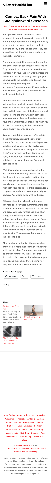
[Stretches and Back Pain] (13, 314)
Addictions (29, 415)
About (10, 448)
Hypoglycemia (11, 433)
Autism (8, 422)
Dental (40, 422)
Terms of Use (19, 452)
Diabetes (11, 426)
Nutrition (24, 433)
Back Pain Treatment (30, 26)
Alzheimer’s (10, 419)
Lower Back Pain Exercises (30, 29)
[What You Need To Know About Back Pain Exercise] (12, 331)
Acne (19, 415)
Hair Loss (23, 429)
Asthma (40, 419)
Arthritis (31, 419)
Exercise (28, 426)
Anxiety (21, 419)
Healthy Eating (36, 429)
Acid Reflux (9, 415)
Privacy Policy (31, 452)
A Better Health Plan (24, 445)
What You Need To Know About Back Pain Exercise (10, 340)
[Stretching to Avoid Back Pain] (33, 310)
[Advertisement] (25, 381)
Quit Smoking (25, 436)
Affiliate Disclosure (38, 448)
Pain (6, 26)
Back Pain (15, 26)
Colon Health (29, 422)
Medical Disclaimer (21, 448)
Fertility (38, 426)
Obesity (34, 433)
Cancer (17, 422)
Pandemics (11, 436)
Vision (24, 440)
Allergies (40, 415)
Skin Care (38, 436)
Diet (20, 426)
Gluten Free (11, 429)
